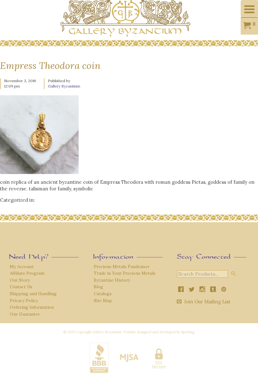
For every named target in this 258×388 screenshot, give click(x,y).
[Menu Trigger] (249, 8)
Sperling (187, 332)
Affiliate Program (27, 273)
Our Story (20, 280)
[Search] (233, 273)
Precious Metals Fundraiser (121, 266)
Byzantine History (112, 280)
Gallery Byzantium (64, 86)
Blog (98, 287)
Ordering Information (32, 307)
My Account (22, 266)
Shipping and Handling (33, 293)
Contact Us (21, 287)
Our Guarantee (25, 314)
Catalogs (103, 293)
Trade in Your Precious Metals (124, 273)
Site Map (103, 300)
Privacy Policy (24, 300)
